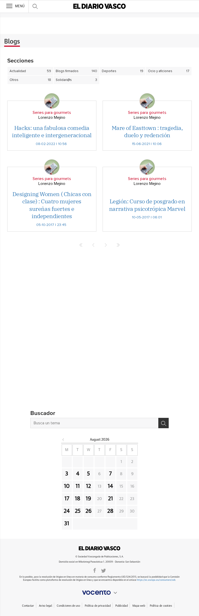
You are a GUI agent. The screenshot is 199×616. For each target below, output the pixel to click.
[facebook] (94, 570)
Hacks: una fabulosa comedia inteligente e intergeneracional (51, 131)
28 (110, 511)
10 (67, 486)
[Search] (163, 423)
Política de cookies (161, 605)
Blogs (12, 42)
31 (66, 523)
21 (110, 498)
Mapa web (138, 605)
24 (67, 511)
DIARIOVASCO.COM (99, 548)
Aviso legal (45, 605)
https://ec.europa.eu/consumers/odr (156, 580)
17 (67, 498)
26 (89, 511)
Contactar (28, 605)
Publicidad (121, 605)
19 (88, 498)
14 (110, 486)
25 (78, 511)
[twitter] (103, 570)
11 (78, 486)
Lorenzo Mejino (51, 117)
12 (88, 486)
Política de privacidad (97, 605)
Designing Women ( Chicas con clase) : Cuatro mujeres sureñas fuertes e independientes (51, 205)
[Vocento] (99, 593)
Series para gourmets (52, 112)
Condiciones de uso (68, 605)
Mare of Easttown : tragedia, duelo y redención (147, 131)
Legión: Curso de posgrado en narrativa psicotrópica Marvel (147, 204)
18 (77, 498)
